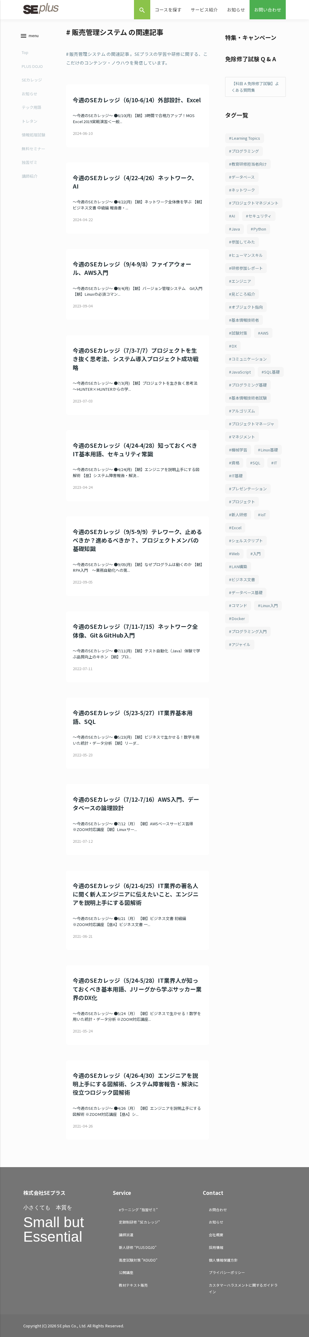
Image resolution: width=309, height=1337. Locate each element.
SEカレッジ (32, 80)
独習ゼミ (29, 162)
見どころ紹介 (243, 294)
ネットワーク (243, 190)
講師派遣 (126, 1234)
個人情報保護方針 (223, 1259)
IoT (263, 514)
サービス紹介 (204, 9)
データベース (243, 177)
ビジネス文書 (243, 579)
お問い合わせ (267, 9)
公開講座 (126, 1272)
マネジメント (243, 437)
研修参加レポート (247, 268)
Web (235, 553)
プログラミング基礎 (249, 385)
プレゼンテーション (249, 489)
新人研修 (239, 514)
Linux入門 (269, 605)
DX (234, 346)
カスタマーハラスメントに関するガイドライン (243, 1288)
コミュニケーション (249, 359)
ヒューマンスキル (247, 255)
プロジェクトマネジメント (255, 203)
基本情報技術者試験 (249, 398)
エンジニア (241, 281)
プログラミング (245, 151)
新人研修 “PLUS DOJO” (138, 1247)
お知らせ (236, 9)
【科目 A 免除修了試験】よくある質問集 (255, 87)
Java (235, 229)
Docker (238, 618)
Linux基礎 (269, 450)
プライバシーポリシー (227, 1272)
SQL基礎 (272, 372)
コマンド (239, 605)
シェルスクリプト (247, 540)
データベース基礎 (247, 592)
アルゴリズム (243, 411)
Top (25, 52)
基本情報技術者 (245, 320)
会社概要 (216, 1234)
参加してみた (243, 242)
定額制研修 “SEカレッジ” (139, 1221)
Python (259, 229)
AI (233, 216)
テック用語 (31, 107)
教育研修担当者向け (249, 164)
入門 (257, 553)
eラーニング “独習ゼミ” (138, 1209)
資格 (235, 463)
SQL (256, 463)
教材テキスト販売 (133, 1285)
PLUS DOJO (32, 66)
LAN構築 (239, 566)
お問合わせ (218, 1209)
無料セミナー (33, 148)
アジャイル (240, 644)
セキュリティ (260, 216)
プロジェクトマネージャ (252, 424)
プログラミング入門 (249, 631)
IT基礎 (237, 476)
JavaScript (241, 372)
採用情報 (216, 1247)
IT (275, 463)
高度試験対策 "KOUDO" (138, 1259)
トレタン (29, 121)
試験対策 (239, 333)
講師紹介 (29, 176)
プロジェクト (243, 502)
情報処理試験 (33, 135)
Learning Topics (245, 138)
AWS (264, 333)
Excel (236, 527)
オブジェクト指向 (247, 307)
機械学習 (239, 450)
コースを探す (168, 9)
